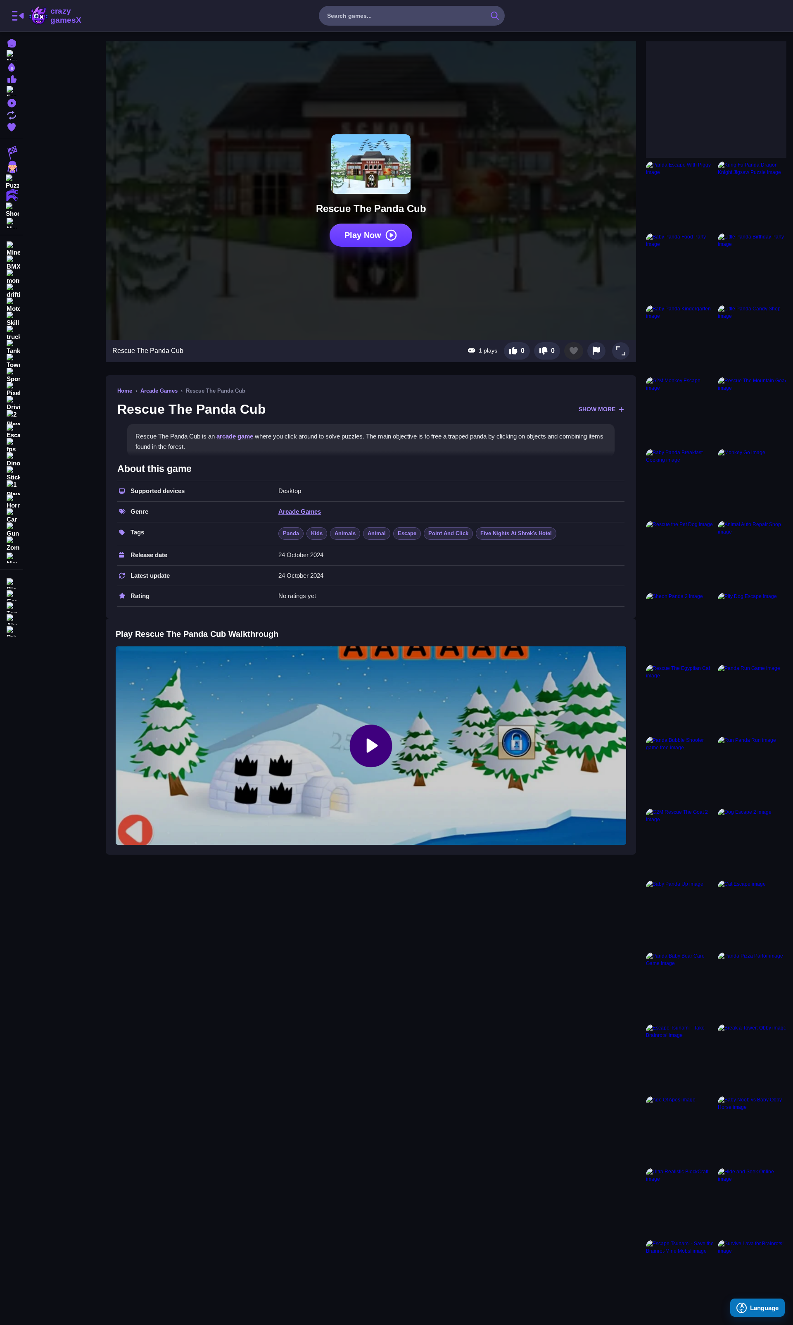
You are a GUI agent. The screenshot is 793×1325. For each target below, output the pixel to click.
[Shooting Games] (11, 209)
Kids (317, 533)
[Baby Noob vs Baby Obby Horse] (752, 1130)
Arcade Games (159, 391)
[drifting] (11, 291)
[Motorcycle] (11, 305)
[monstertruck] (11, 277)
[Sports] (11, 375)
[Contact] (11, 595)
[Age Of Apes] (680, 1130)
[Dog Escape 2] (752, 842)
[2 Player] (11, 417)
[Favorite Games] (11, 126)
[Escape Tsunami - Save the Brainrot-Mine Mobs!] (680, 1274)
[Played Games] (11, 102)
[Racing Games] (11, 153)
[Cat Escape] (752, 914)
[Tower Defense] (11, 361)
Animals (345, 533)
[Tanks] (11, 347)
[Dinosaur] (11, 460)
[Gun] (11, 530)
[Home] (11, 42)
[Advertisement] (708, 93)
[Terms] (11, 606)
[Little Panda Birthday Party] (752, 267)
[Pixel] (11, 389)
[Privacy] (11, 630)
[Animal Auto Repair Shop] (752, 555)
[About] (11, 618)
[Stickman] (11, 474)
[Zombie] (11, 544)
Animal (377, 533)
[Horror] (11, 502)
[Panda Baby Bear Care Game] (680, 986)
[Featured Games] (11, 90)
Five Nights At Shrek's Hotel (516, 533)
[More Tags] (11, 557)
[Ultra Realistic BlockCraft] (680, 1202)
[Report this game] (596, 351)
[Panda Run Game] (752, 699)
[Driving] (11, 403)
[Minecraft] (11, 249)
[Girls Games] (11, 167)
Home (124, 391)
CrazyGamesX (63, 15)
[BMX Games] (11, 263)
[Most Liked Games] (11, 78)
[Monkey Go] (752, 483)
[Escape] (11, 431)
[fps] (11, 445)
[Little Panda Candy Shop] (752, 339)
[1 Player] (11, 488)
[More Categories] (11, 222)
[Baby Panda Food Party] (680, 267)
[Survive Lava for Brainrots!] (752, 1274)
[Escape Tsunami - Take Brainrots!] (680, 1058)
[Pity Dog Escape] (752, 627)
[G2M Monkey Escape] (680, 411)
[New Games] (11, 54)
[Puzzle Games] (11, 181)
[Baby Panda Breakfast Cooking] (680, 483)
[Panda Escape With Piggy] (680, 195)
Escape (407, 533)
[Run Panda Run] (752, 770)
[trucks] (11, 333)
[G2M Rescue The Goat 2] (680, 842)
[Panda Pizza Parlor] (752, 986)
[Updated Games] (11, 114)
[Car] (11, 516)
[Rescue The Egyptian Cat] (680, 699)
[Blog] (11, 583)
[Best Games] (11, 66)
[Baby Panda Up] (680, 914)
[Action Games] (11, 195)
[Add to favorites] (573, 351)
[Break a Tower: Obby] (752, 1058)
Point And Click (448, 533)
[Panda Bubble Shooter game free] (680, 770)
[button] (620, 350)
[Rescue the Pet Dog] (680, 555)
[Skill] (11, 319)
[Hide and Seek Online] (752, 1202)
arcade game (234, 436)
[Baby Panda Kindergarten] (680, 339)
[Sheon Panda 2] (680, 627)
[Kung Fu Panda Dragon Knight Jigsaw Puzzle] (752, 195)
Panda (291, 533)
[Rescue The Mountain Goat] (752, 411)
